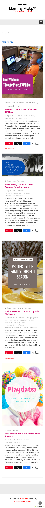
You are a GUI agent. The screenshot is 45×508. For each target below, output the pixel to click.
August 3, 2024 (11, 191)
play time (17, 442)
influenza (21, 325)
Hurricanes (26, 193)
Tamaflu (25, 327)
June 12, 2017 (10, 440)
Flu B (16, 320)
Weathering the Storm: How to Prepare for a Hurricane (20, 185)
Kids (25, 116)
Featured (28, 103)
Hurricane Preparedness (13, 193)
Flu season (23, 320)
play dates (8, 442)
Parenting (35, 103)
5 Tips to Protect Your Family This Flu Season (22, 312)
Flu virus (17, 322)
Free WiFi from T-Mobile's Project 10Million (22, 110)
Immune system (10, 325)
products (19, 118)
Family (21, 103)
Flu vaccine (8, 322)
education (15, 103)
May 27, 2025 (10, 116)
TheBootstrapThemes (22, 501)
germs (24, 322)
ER (6, 320)
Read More (9, 149)
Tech (18, 106)
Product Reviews (10, 106)
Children (8, 103)
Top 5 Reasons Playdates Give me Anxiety (22, 435)
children (19, 116)
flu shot (31, 320)
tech (25, 118)
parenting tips (9, 118)
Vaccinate (33, 327)
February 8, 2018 (11, 318)
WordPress (23, 499)
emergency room (32, 318)
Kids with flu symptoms (13, 327)
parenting (32, 116)
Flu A (10, 320)
